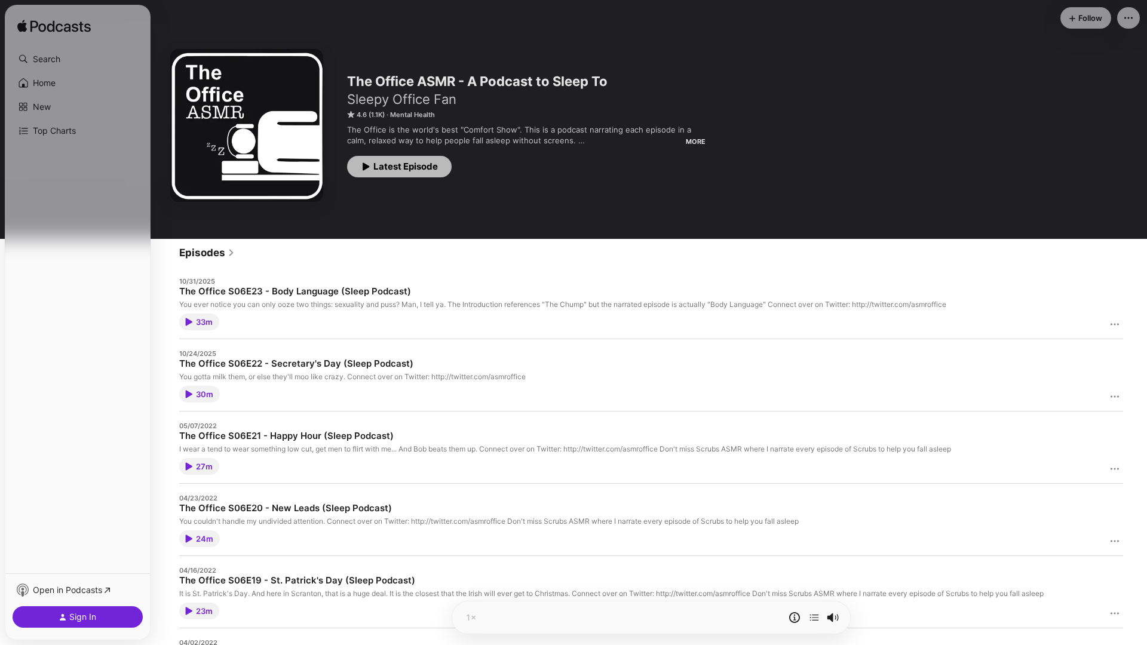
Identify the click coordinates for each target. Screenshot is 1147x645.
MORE (696, 141)
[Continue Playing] (814, 617)
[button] (77, 59)
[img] (54, 27)
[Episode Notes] (794, 617)
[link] (207, 252)
